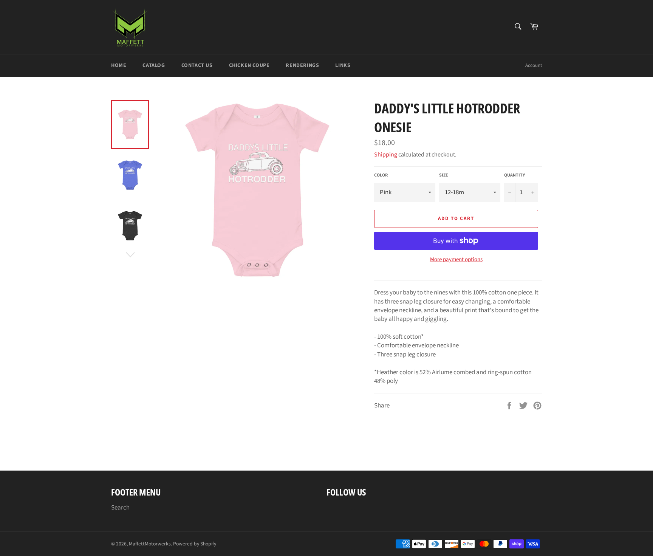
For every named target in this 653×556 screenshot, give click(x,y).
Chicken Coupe (249, 65)
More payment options (456, 259)
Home (118, 65)
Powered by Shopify (194, 543)
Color (381, 175)
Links (342, 65)
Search (120, 507)
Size (443, 175)
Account (533, 65)
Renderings (302, 65)
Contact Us (197, 65)
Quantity (514, 175)
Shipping (385, 154)
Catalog (153, 65)
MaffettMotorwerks (150, 543)
